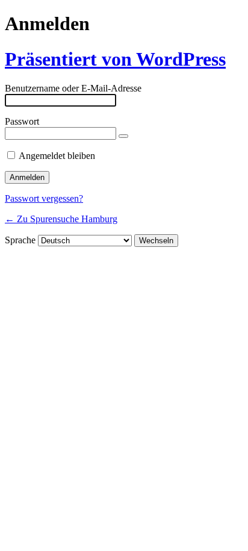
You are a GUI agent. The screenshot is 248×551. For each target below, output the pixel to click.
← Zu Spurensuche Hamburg (61, 219)
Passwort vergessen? (44, 198)
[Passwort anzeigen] (123, 136)
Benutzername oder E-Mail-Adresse (73, 88)
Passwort (22, 121)
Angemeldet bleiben (57, 156)
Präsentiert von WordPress (115, 59)
